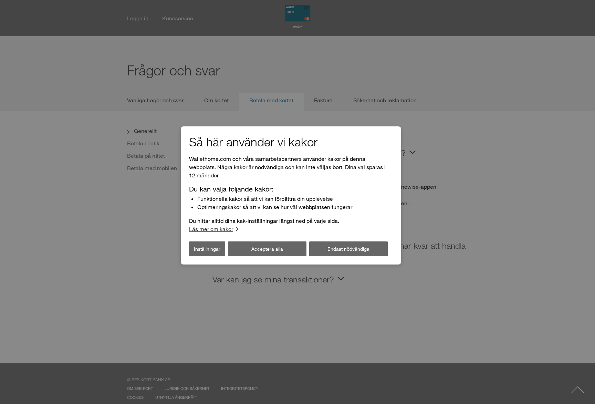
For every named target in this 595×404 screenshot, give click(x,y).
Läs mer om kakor (211, 229)
